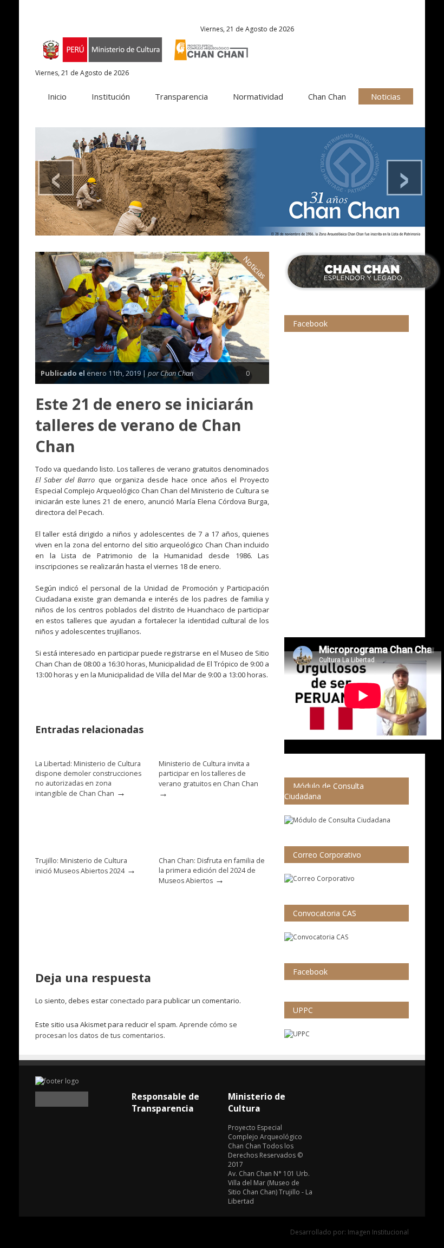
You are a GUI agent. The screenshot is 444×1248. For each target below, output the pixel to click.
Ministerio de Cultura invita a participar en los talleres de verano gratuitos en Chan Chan (208, 773)
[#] (230, 181)
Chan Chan (327, 96)
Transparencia (181, 96)
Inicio (57, 96)
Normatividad (258, 96)
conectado (127, 1000)
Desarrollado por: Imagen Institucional (349, 1232)
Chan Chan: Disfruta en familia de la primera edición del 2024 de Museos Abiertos (212, 870)
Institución (111, 96)
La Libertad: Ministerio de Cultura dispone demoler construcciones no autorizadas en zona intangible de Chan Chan (88, 778)
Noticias (386, 96)
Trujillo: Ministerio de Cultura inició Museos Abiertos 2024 (81, 865)
